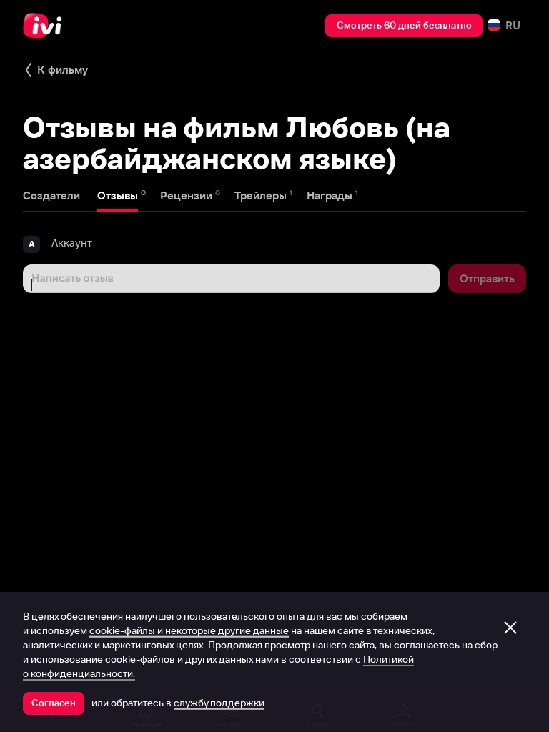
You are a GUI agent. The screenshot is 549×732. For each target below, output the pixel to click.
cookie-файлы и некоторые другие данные (189, 630)
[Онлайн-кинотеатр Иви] (46, 26)
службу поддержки (219, 702)
